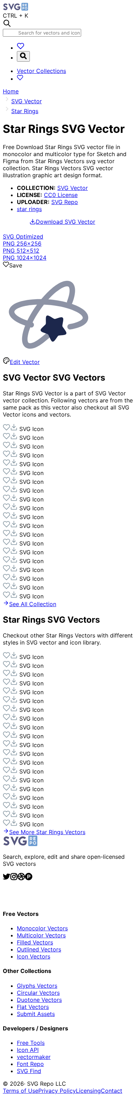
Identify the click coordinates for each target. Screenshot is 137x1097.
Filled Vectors (35, 942)
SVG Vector (72, 187)
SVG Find (29, 1070)
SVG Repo (64, 201)
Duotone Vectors (39, 999)
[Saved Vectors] (20, 47)
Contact (111, 1090)
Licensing (88, 1090)
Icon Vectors (33, 956)
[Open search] (23, 56)
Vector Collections (41, 70)
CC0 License (61, 194)
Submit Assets (36, 1013)
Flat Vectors (33, 1006)
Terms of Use (20, 1090)
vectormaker (34, 1056)
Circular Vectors (38, 992)
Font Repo (30, 1063)
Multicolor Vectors (41, 935)
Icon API (28, 1049)
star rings (29, 208)
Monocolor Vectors (42, 928)
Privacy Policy (57, 1090)
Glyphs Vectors (37, 985)
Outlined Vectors (39, 949)
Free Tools (31, 1042)
